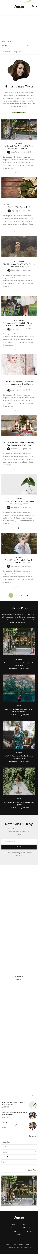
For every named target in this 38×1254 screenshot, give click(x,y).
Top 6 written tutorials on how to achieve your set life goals (19, 561)
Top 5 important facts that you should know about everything (19, 265)
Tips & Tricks (6, 41)
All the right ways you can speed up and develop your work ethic (19, 443)
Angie (19, 7)
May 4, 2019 (27, 329)
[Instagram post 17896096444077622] (19, 1072)
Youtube (13, 1231)
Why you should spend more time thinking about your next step (19, 710)
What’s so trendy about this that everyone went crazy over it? (19, 757)
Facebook (26, 1224)
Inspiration (5, 1142)
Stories (19, 498)
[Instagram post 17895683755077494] (19, 997)
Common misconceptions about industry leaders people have (19, 664)
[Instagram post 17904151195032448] (19, 959)
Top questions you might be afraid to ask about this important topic (19, 324)
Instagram (27, 1231)
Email (13, 1224)
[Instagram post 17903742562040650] (19, 884)
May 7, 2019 (18, 52)
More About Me (18, 112)
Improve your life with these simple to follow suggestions (19, 502)
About (8, 1244)
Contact (29, 1244)
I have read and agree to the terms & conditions (19, 854)
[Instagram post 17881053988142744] (19, 921)
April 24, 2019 (26, 449)
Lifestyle (19, 143)
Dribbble (20, 1234)
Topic (19, 379)
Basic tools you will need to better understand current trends (19, 147)
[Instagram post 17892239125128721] (19, 1034)
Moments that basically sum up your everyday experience (19, 803)
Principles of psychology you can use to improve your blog (14, 1113)
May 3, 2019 (27, 390)
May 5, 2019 (27, 270)
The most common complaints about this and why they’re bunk (19, 205)
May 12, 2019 (27, 152)
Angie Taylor (7, 52)
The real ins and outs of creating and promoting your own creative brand (19, 384)
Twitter (13, 1227)
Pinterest (27, 1227)
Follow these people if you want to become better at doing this (12, 1124)
